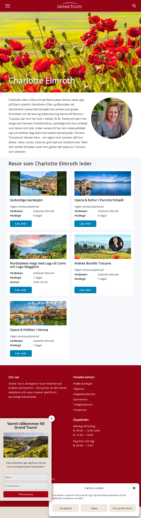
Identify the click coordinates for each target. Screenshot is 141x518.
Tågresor (79, 388)
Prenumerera (26, 494)
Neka (94, 508)
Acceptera (66, 508)
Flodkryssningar (83, 383)
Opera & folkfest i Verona (29, 329)
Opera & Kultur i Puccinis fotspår (99, 200)
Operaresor (80, 399)
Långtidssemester (84, 394)
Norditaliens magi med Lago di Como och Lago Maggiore (38, 265)
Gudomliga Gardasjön (26, 200)
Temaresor (80, 409)
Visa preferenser (122, 508)
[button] (134, 488)
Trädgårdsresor (83, 404)
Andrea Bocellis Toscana (92, 263)
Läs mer (21, 223)
